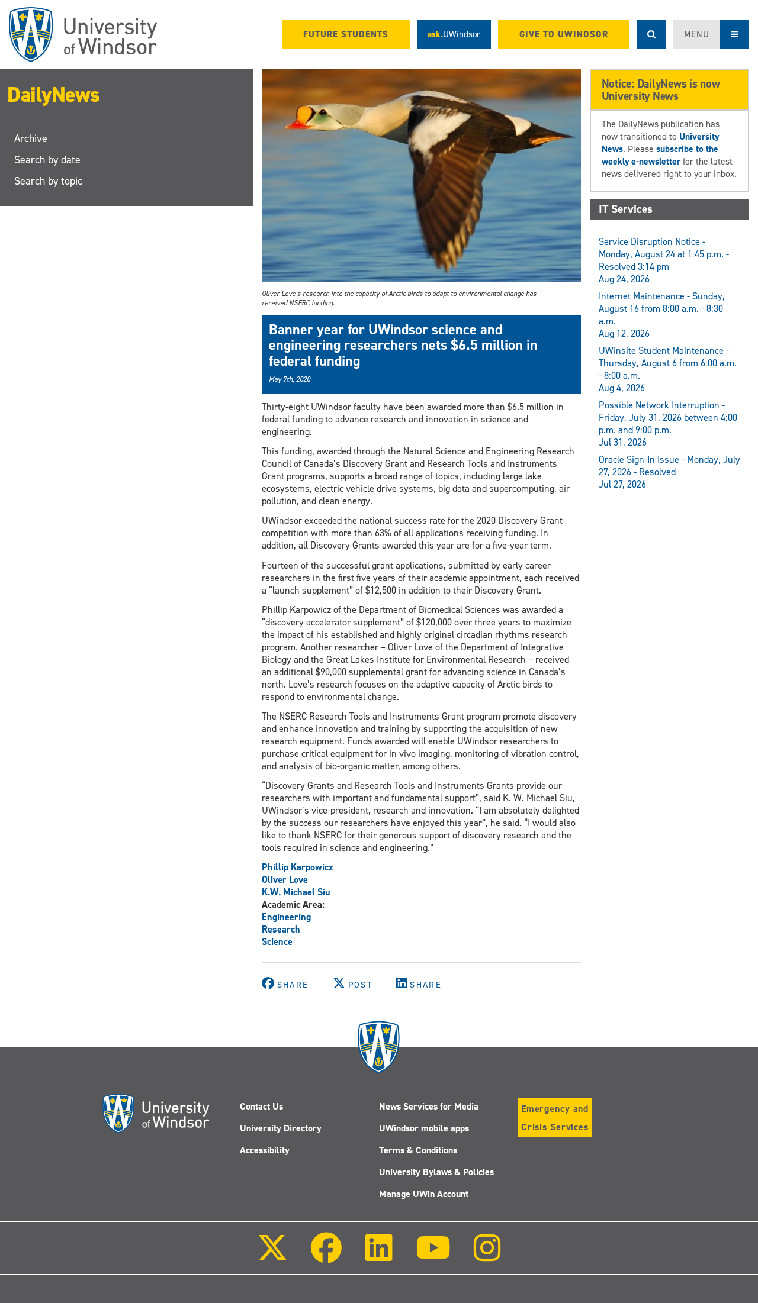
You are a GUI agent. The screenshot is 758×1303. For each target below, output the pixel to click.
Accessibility (265, 1150)
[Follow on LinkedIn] (378, 1256)
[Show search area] (651, 34)
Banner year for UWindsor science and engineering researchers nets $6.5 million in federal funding (403, 345)
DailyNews (53, 94)
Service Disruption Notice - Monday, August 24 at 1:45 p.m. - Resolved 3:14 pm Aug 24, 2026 (664, 260)
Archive (30, 138)
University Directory (281, 1128)
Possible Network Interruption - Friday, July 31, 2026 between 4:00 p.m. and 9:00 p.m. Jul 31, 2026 (668, 424)
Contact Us (261, 1106)
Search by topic (48, 181)
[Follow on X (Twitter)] (272, 1256)
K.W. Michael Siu (296, 892)
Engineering (286, 917)
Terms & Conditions (418, 1150)
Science (277, 942)
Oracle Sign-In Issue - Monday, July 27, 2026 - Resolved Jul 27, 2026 (669, 472)
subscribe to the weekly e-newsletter (660, 155)
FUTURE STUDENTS (345, 34)
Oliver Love (285, 879)
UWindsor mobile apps (424, 1128)
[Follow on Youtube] (433, 1256)
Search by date (47, 160)
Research (281, 929)
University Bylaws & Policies (436, 1172)
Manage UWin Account (423, 1194)
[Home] (83, 34)
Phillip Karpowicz (297, 867)
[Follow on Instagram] (487, 1256)
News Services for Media (428, 1106)
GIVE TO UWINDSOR (563, 34)
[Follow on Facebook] (326, 1256)
